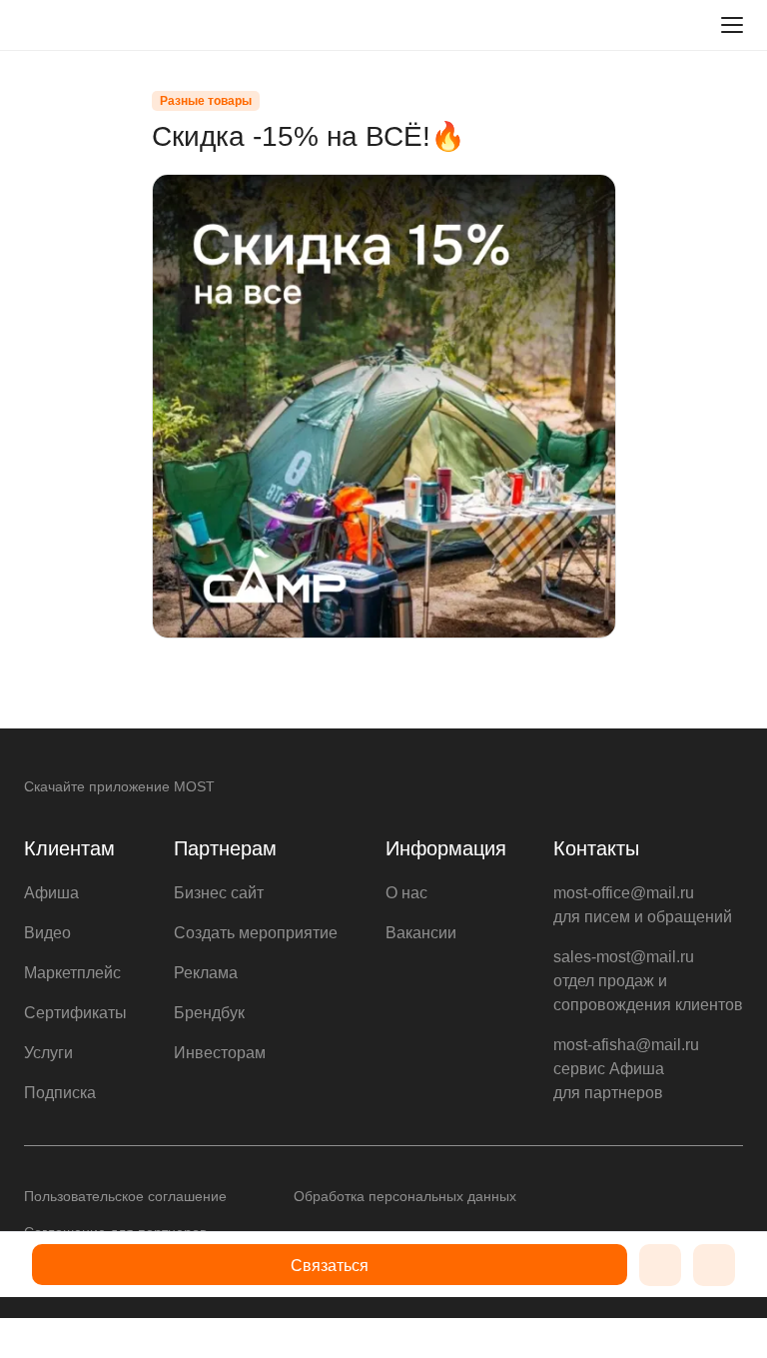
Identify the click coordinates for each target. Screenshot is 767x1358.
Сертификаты (75, 1012)
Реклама (206, 972)
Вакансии (420, 932)
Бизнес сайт (219, 892)
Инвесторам (220, 1052)
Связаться (330, 1265)
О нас (406, 892)
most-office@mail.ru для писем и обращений (642, 904)
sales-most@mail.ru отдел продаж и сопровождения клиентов (648, 980)
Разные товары (206, 101)
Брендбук (209, 1012)
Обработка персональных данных (405, 1196)
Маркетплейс (72, 972)
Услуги (48, 1052)
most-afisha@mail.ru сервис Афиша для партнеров (626, 1068)
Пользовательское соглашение (125, 1196)
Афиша (51, 892)
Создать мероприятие (256, 932)
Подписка (60, 1092)
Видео (47, 932)
